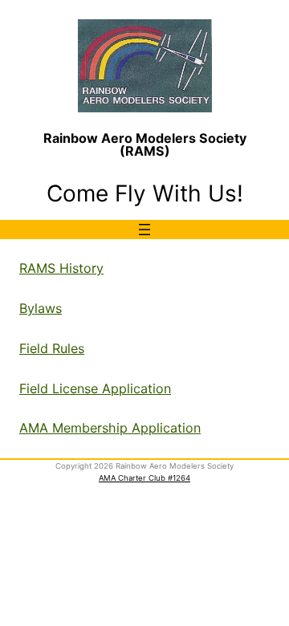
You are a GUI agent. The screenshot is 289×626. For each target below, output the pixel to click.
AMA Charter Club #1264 (144, 478)
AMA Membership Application (110, 428)
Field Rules (51, 348)
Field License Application (95, 388)
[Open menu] (144, 229)
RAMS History (61, 268)
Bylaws (40, 308)
